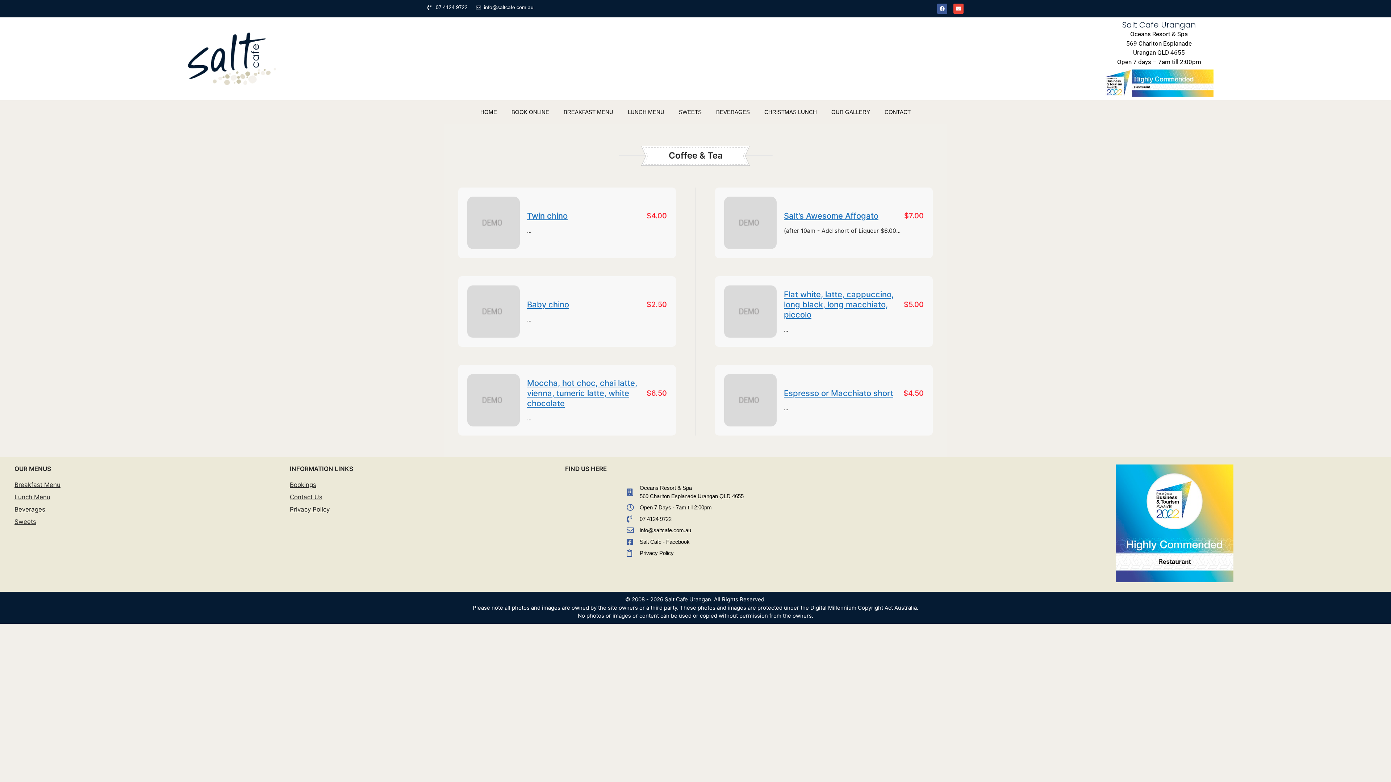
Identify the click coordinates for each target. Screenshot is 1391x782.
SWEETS (690, 112)
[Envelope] (958, 9)
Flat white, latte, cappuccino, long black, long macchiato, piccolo (839, 304)
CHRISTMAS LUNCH (790, 112)
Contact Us (306, 497)
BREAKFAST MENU (588, 112)
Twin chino (547, 215)
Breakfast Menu (37, 484)
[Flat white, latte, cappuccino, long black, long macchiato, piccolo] (750, 311)
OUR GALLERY (850, 112)
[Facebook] (942, 9)
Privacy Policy (310, 509)
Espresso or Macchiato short (838, 393)
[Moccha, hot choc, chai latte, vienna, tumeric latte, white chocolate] (493, 400)
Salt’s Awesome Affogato (831, 215)
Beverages (29, 509)
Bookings (303, 484)
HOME (488, 112)
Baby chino (548, 304)
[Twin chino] (493, 223)
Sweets (25, 521)
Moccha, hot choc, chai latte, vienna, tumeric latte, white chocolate (582, 393)
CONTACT (898, 112)
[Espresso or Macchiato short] (750, 400)
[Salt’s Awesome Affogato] (750, 223)
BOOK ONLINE (530, 112)
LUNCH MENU (646, 112)
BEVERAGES (733, 112)
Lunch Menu (32, 497)
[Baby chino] (493, 311)
